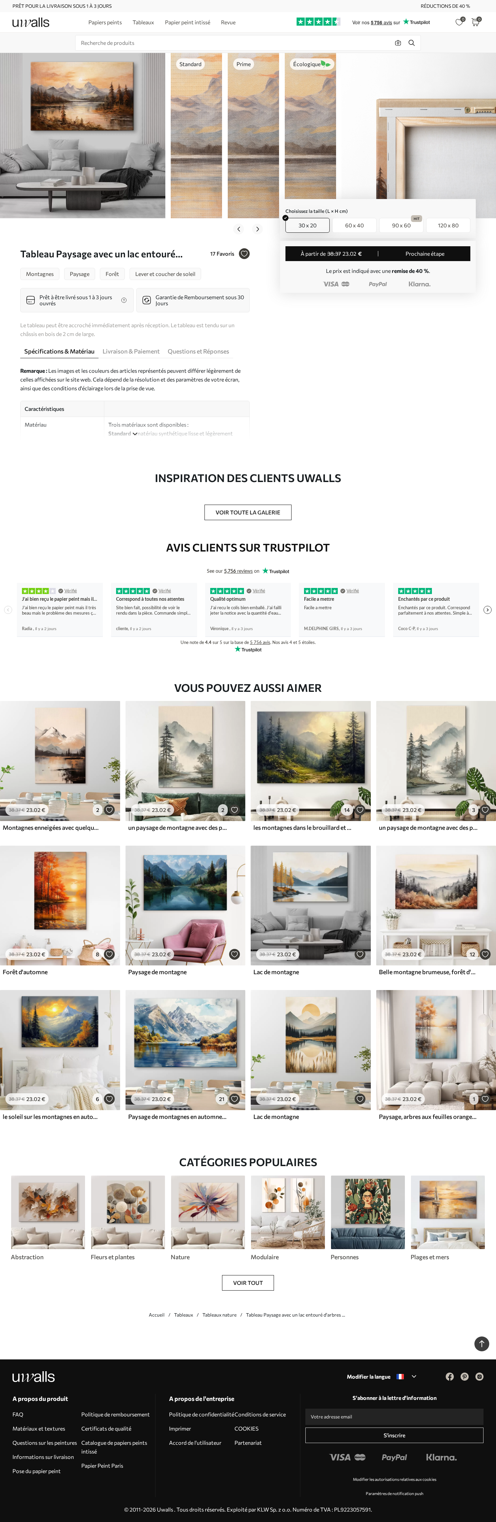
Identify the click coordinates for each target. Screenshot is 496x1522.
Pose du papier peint (36, 1471)
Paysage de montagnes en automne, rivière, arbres (177, 1116)
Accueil (157, 1315)
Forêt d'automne (25, 972)
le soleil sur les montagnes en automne (52, 1116)
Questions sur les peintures (44, 1442)
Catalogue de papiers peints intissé (114, 1447)
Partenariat (248, 1442)
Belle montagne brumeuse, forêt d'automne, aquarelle (428, 972)
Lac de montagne (276, 972)
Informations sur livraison (43, 1457)
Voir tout (248, 1282)
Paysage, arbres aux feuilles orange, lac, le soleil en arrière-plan (428, 1116)
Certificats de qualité (106, 1428)
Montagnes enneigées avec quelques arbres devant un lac (52, 827)
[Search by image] (398, 42)
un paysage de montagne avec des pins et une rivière (177, 827)
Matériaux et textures (38, 1428)
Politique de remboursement (115, 1414)
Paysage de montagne (157, 972)
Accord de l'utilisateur (195, 1442)
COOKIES (246, 1428)
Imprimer (180, 1428)
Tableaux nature (219, 1315)
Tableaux (183, 1315)
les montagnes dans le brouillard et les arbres (302, 827)
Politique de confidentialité (201, 1414)
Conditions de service (260, 1414)
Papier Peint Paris (102, 1465)
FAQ (17, 1414)
